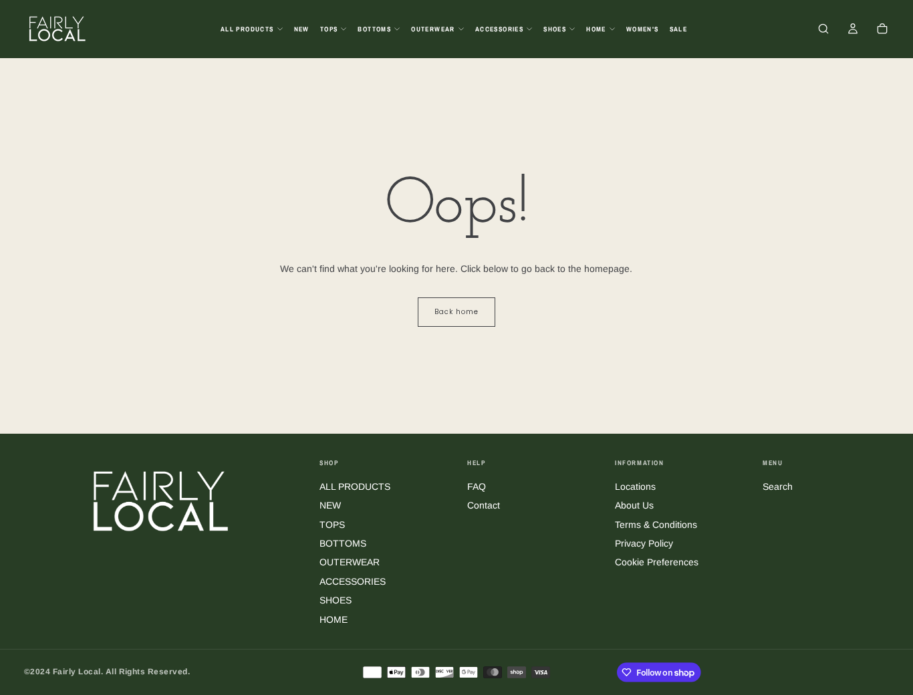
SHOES (554, 29)
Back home (456, 312)
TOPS (329, 29)
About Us (634, 505)
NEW (301, 29)
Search (778, 486)
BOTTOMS (374, 29)
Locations (635, 486)
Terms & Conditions (656, 524)
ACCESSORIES (499, 29)
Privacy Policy (644, 543)
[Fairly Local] (161, 500)
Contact (483, 505)
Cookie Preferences (656, 562)
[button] (823, 30)
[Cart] (882, 30)
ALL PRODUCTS (247, 29)
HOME (596, 29)
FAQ (476, 486)
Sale (679, 29)
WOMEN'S (642, 29)
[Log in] (853, 30)
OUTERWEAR (433, 29)
